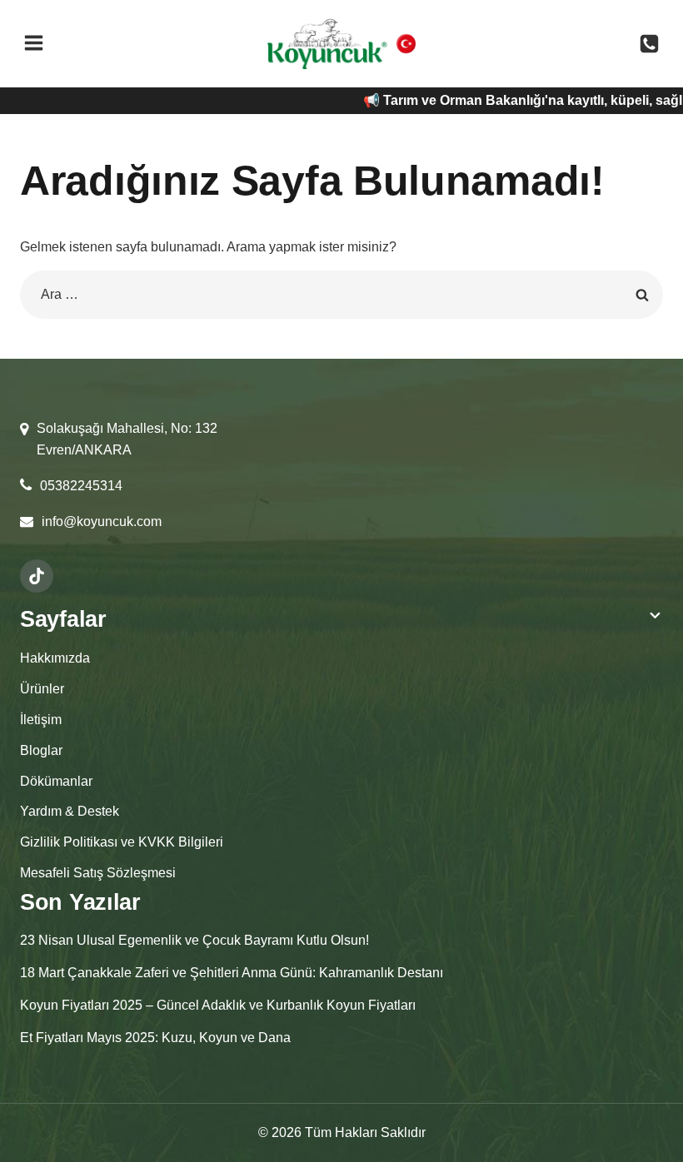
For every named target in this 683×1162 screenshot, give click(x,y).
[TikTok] (36, 576)
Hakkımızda (55, 658)
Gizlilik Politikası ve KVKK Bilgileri (121, 842)
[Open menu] (33, 44)
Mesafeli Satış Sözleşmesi (98, 873)
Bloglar (41, 750)
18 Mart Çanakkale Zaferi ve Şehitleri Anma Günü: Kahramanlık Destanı (231, 973)
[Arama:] (341, 294)
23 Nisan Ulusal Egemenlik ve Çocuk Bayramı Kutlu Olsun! (194, 940)
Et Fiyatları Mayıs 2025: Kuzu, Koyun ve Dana (155, 1037)
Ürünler (42, 689)
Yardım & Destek (69, 811)
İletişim (41, 720)
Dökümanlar (56, 781)
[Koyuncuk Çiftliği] (327, 43)
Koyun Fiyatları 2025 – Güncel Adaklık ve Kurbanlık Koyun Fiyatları (218, 1005)
